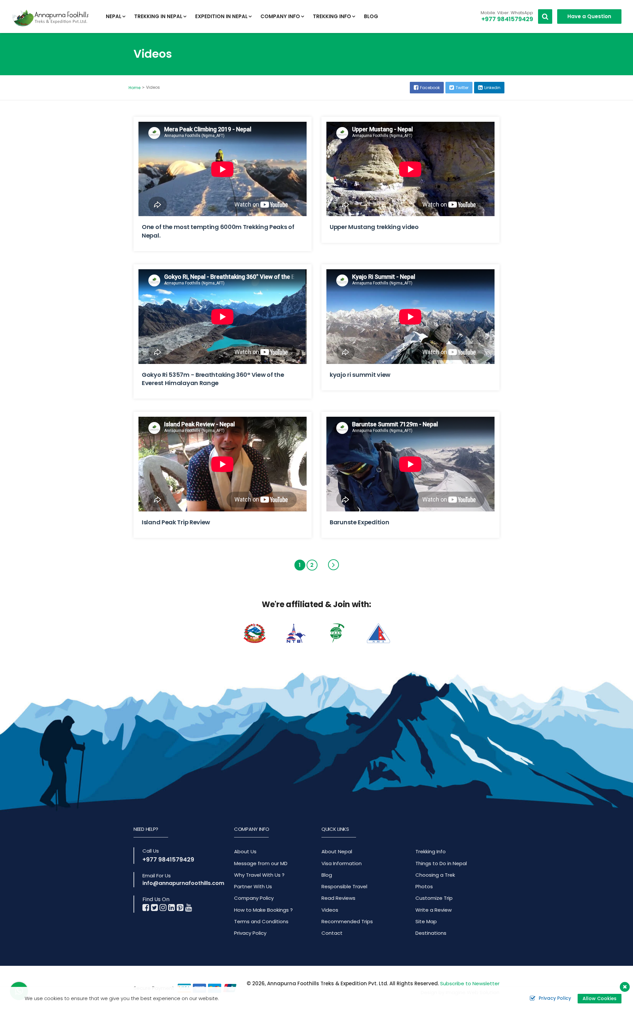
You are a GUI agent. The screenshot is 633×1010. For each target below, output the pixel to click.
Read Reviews (338, 898)
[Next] (333, 564)
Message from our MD (260, 863)
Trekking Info (430, 851)
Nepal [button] (113, 16)
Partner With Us (253, 886)
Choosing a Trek (435, 874)
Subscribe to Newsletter (469, 983)
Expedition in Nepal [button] (221, 16)
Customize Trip (434, 898)
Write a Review (433, 909)
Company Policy (254, 898)
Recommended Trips (347, 921)
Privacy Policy (250, 932)
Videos (329, 909)
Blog (371, 16)
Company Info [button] (280, 16)
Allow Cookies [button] (600, 998)
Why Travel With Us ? (259, 874)
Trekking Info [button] (332, 16)
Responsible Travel (344, 886)
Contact (332, 932)
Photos (424, 886)
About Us (245, 851)
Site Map (426, 921)
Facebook (430, 87)
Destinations (430, 932)
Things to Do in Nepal (441, 863)
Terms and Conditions (261, 921)
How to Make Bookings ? (263, 909)
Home (134, 87)
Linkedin (492, 87)
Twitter (462, 87)
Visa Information (341, 863)
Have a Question (589, 16)
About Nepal (336, 851)
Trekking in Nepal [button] (158, 16)
